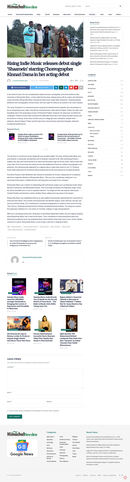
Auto (110, 14)
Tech (102, 14)
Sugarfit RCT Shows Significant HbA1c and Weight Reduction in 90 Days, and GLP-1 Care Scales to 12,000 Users (105, 48)
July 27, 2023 (34, 80)
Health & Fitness (95, 131)
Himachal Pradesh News (24, 14)
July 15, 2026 (11, 343)
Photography (94, 133)
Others (118, 14)
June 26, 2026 (37, 343)
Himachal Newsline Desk (20, 80)
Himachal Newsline (16, 475)
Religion (91, 152)
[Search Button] (121, 6)
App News (91, 84)
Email (9, 401)
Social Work (92, 160)
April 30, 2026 (64, 348)
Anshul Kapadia (16, 226)
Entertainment (80, 14)
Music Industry (55, 226)
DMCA (99, 475)
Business (56, 14)
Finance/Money (93, 112)
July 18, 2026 (64, 309)
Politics (91, 144)
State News (92, 168)
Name (9, 392)
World (47, 14)
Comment (11, 367)
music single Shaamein (15, 229)
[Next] (47, 149)
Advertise (85, 475)
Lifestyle (92, 14)
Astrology (92, 88)
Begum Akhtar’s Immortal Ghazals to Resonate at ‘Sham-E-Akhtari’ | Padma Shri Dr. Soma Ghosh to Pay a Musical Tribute (71, 301)
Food (90, 116)
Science (90, 156)
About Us (78, 475)
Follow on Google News (109, 475)
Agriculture (92, 81)
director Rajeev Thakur (31, 226)
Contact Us (93, 475)
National (91, 140)
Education (67, 14)
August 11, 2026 (62, 142)
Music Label (66, 226)
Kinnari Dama (44, 226)
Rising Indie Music (30, 229)
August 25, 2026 (23, 142)
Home (10, 14)
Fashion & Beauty (94, 108)
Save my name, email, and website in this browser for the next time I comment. (34, 411)
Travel (92, 136)
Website (49, 401)
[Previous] (43, 149)
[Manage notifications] (125, 477)
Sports (90, 164)
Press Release (92, 148)
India (38, 14)
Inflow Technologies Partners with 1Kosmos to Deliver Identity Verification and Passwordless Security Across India (104, 56)
